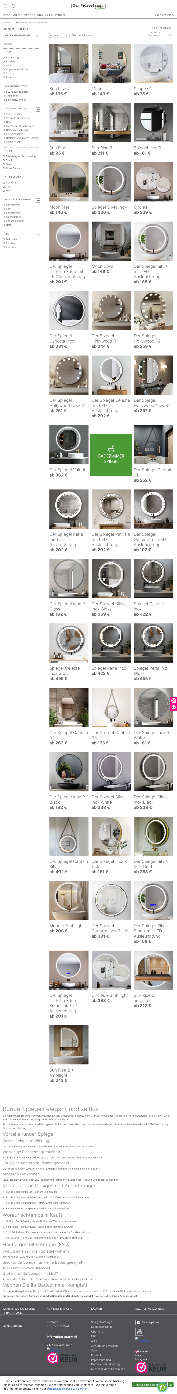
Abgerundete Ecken (17, 69)
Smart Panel (13, 141)
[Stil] (38, 235)
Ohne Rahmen (14, 168)
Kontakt (60, 15)
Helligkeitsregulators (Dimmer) (23, 137)
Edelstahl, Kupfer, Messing (21, 156)
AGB (94, 1341)
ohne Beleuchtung (16, 99)
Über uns (97, 1331)
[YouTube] (139, 1331)
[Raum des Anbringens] (38, 200)
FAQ (93, 1336)
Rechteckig (12, 57)
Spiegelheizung (15, 114)
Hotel (9, 224)
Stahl (9, 160)
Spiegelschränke (33, 15)
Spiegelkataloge (12, 15)
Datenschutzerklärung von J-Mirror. (67, 1389)
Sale (94, 1350)
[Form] (38, 53)
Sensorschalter (14, 133)
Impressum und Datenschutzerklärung (105, 1362)
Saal (8, 208)
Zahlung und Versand (105, 1345)
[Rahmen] (38, 152)
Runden (10, 61)
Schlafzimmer (13, 212)
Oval (8, 65)
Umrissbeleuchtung (17, 129)
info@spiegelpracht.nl (62, 1336)
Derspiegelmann (150, 1322)
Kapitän (10, 243)
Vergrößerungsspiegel (18, 117)
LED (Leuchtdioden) (17, 91)
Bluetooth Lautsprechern (20, 125)
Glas (8, 164)
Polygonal (11, 77)
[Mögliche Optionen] (38, 109)
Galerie (49, 15)
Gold (8, 186)
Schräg (10, 73)
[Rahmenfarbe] (38, 178)
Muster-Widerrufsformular (108, 1369)
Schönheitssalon (15, 220)
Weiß (9, 190)
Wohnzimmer (13, 216)
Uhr (8, 121)
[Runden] (63, 35)
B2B (49, 1341)
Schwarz (11, 182)
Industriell (11, 247)
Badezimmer (13, 204)
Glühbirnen (12, 95)
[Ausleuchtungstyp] (38, 87)
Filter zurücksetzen (82, 35)
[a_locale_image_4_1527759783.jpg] (111, 455)
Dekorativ (11, 239)
